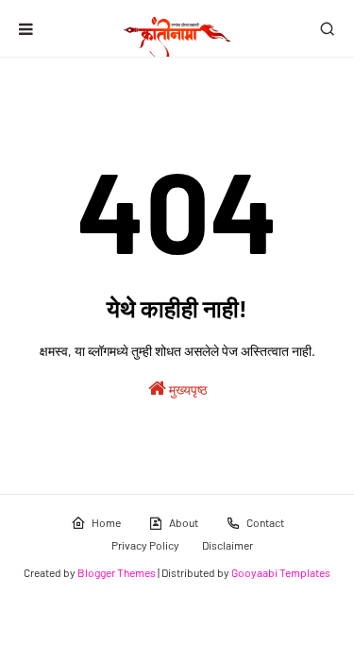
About (183, 522)
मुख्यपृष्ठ (186, 390)
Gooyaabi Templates (280, 572)
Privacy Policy (145, 545)
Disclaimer (227, 545)
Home (106, 522)
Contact (265, 522)
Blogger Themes (116, 572)
